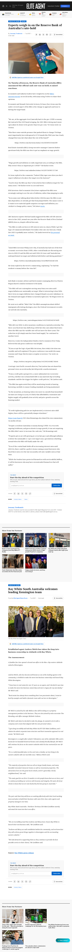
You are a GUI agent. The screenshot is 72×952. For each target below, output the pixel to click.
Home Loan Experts (15, 418)
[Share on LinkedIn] (39, 34)
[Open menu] (6, 6)
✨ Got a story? (63, 940)
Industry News (14, 21)
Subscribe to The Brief (53, 6)
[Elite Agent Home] (36, 6)
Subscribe (56, 485)
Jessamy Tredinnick (16, 33)
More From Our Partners (12, 531)
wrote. (42, 206)
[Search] (10, 6)
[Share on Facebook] (36, 34)
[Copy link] (50, 34)
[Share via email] (46, 34)
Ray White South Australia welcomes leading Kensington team (33, 590)
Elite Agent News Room (20, 598)
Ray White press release (24, 853)
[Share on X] (43, 34)
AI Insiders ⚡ (65, 6)
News (24, 21)
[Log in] (3, 6)
